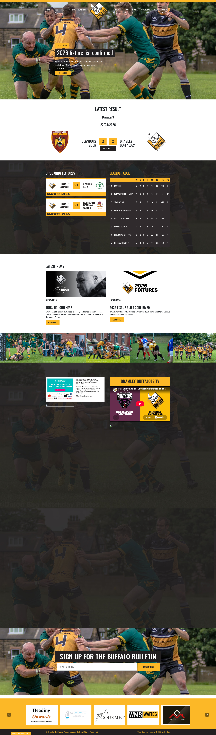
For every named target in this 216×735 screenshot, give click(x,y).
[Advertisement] (76, 595)
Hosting (152, 732)
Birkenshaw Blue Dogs (123, 234)
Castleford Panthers (122, 210)
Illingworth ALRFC (121, 242)
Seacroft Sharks (120, 202)
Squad (156, 9)
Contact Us (165, 11)
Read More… (52, 322)
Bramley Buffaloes (121, 226)
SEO (159, 732)
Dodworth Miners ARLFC (123, 194)
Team (126, 9)
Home (49, 9)
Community (117, 9)
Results (135, 9)
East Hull (118, 186)
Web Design (142, 732)
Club (56, 9)
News (63, 9)
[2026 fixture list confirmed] (140, 284)
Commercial (82, 9)
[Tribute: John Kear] (76, 284)
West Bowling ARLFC (122, 218)
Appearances (146, 9)
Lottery (72, 9)
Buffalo (167, 732)
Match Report (108, 148)
